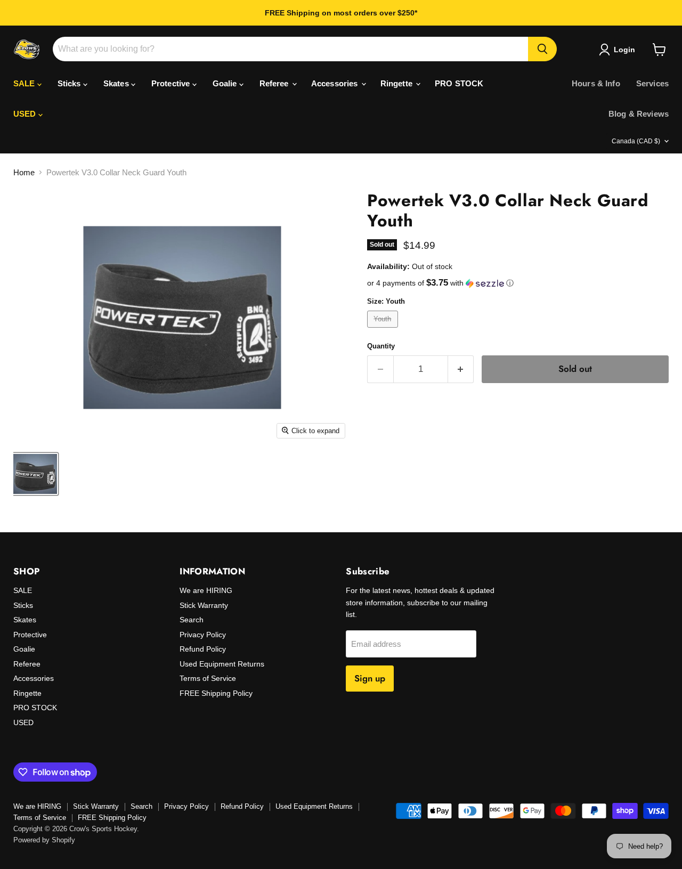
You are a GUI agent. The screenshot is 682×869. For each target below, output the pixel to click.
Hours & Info (596, 83)
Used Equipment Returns (222, 664)
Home (24, 172)
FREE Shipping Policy (216, 693)
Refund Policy (203, 649)
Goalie (226, 83)
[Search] (542, 49)
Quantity (381, 346)
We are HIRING (206, 590)
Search (192, 619)
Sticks (70, 83)
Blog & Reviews (638, 113)
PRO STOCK (459, 83)
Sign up (369, 678)
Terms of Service (208, 678)
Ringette (397, 83)
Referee (275, 83)
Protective (171, 83)
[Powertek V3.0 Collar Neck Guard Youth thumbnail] (35, 474)
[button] (518, 283)
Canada (636, 141)
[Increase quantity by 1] (461, 369)
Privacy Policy (203, 634)
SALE (25, 83)
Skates (117, 83)
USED (25, 113)
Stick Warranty (204, 605)
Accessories (335, 83)
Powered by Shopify (44, 840)
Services (652, 83)
